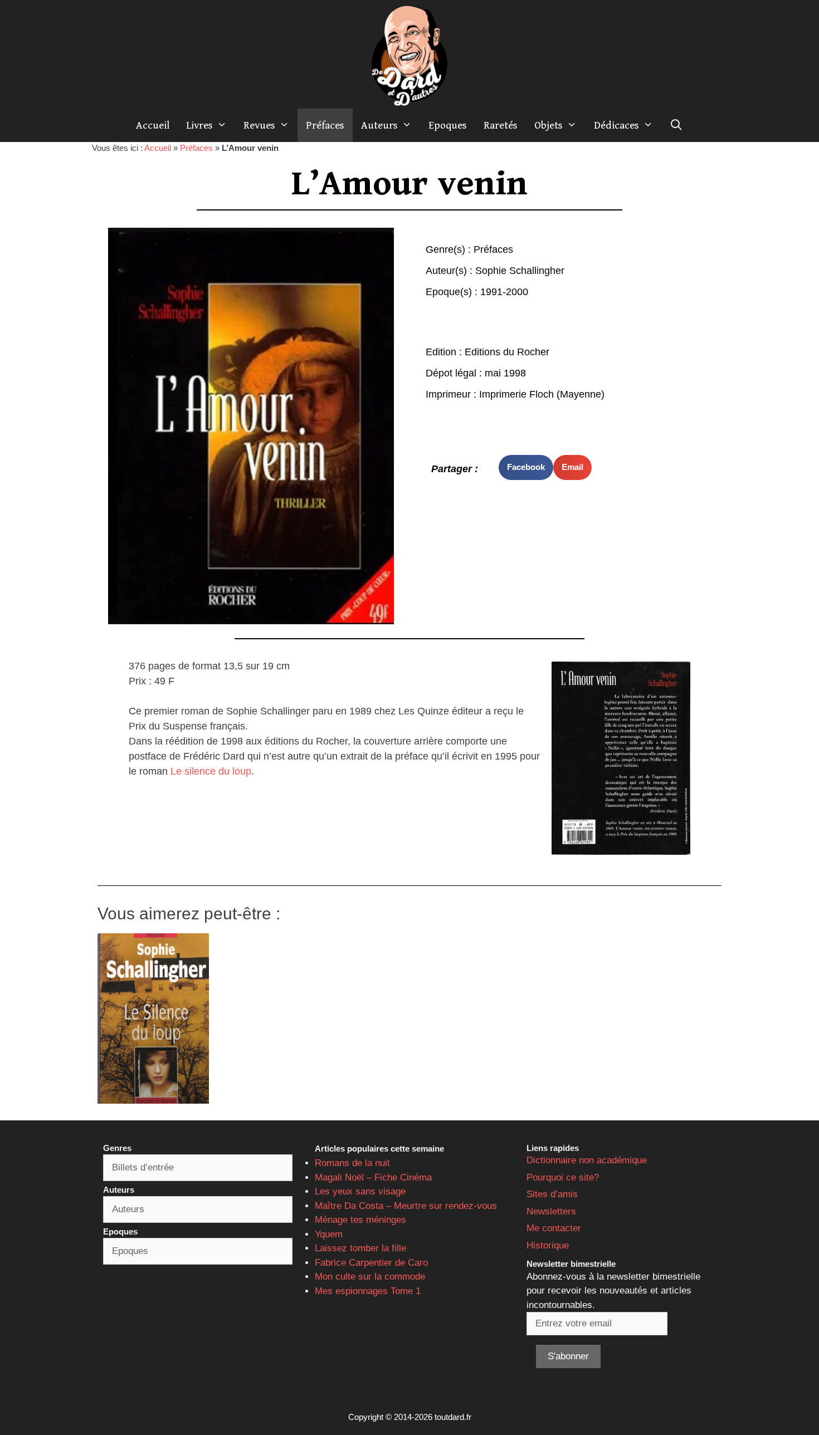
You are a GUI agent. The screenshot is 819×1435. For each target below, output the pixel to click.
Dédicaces (616, 125)
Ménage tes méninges (360, 1219)
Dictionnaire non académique (586, 1160)
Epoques (447, 125)
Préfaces (325, 125)
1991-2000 (504, 291)
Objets (548, 125)
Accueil (152, 125)
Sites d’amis (552, 1194)
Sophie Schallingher (519, 270)
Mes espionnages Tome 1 (368, 1291)
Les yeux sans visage (360, 1191)
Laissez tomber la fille (360, 1248)
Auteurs (379, 125)
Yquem (329, 1234)
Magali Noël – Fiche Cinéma (373, 1177)
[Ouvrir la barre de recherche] (676, 125)
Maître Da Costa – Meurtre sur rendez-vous (406, 1206)
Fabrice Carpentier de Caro (371, 1262)
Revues (259, 125)
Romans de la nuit (352, 1163)
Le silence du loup (210, 771)
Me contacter (553, 1228)
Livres (199, 125)
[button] (526, 467)
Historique (547, 1245)
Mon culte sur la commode (370, 1276)
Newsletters (551, 1211)
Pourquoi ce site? (562, 1177)
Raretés (501, 125)
